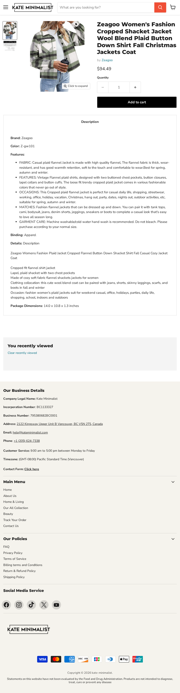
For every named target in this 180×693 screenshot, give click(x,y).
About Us (9, 496)
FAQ (6, 547)
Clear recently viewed (22, 353)
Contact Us (11, 526)
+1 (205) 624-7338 (27, 441)
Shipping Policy (14, 577)
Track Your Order (14, 520)
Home (7, 490)
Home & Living (13, 502)
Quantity (103, 77)
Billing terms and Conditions (22, 565)
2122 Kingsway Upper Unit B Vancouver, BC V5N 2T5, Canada (60, 424)
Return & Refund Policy (19, 571)
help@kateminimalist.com (30, 432)
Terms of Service (14, 559)
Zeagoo (107, 60)
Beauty (8, 514)
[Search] (160, 7)
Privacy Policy (12, 553)
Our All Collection (15, 508)
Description (90, 122)
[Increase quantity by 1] (135, 87)
